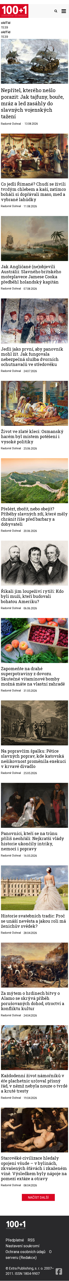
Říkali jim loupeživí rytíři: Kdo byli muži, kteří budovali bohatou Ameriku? (32, 596)
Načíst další (38, 1197)
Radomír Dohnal (11, 123)
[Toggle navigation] (63, 11)
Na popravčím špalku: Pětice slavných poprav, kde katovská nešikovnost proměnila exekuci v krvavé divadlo (33, 759)
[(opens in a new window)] (58, 1256)
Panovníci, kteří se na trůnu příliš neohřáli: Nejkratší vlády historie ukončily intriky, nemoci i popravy (32, 841)
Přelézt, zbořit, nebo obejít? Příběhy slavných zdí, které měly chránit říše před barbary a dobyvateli (34, 516)
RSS (31, 1240)
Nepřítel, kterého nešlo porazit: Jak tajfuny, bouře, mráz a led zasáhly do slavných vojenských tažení (32, 103)
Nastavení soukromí (22, 1246)
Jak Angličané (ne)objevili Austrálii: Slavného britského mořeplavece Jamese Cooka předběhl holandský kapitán (31, 274)
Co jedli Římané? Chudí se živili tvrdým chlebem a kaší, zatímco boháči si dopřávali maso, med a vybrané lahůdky (33, 192)
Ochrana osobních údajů (25, 1251)
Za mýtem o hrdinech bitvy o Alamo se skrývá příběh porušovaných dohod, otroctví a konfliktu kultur (32, 1001)
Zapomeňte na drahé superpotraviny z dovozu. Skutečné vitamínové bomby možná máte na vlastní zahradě (33, 676)
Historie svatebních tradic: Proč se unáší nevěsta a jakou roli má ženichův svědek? (33, 921)
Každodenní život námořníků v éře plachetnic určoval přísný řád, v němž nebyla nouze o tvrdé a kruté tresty (34, 1083)
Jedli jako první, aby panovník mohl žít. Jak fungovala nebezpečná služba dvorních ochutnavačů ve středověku (32, 357)
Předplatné (15, 1240)
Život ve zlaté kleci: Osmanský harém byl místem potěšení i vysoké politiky (32, 436)
